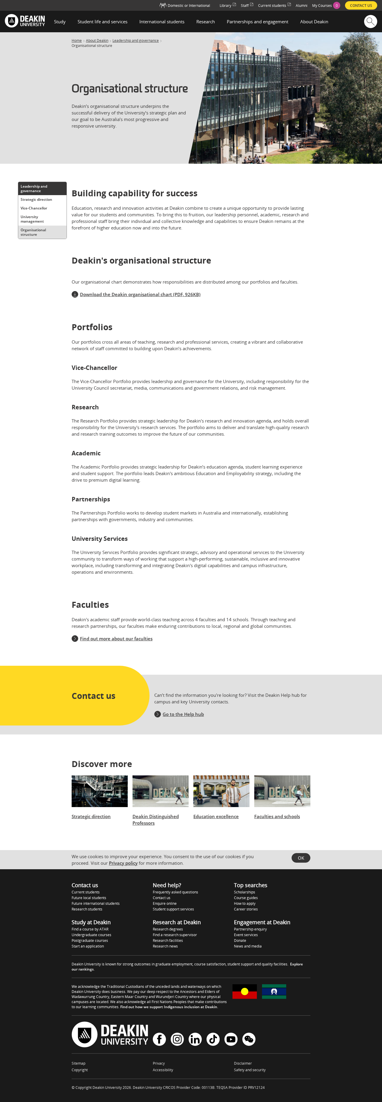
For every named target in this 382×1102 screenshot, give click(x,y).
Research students (87, 909)
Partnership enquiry (250, 929)
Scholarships (244, 892)
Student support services (173, 909)
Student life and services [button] (102, 22)
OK (301, 858)
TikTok (213, 1040)
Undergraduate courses (91, 934)
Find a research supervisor (175, 934)
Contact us (161, 897)
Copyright (80, 1069)
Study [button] (60, 22)
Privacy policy (123, 863)
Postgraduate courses (90, 940)
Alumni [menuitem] (301, 5)
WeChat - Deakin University (248, 1040)
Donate (240, 940)
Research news (165, 946)
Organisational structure (33, 232)
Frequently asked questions (175, 892)
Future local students (89, 897)
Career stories (246, 909)
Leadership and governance (136, 40)
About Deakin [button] (314, 22)
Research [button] (205, 22)
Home (77, 40)
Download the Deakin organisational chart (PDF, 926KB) (140, 294)
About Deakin (97, 40)
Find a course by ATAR (90, 929)
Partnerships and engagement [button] (257, 22)
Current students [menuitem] (272, 5)
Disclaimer (243, 1063)
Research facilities (168, 940)
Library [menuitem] (225, 5)
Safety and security (250, 1069)
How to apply (244, 903)
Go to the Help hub (183, 714)
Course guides (246, 897)
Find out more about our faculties (116, 639)
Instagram (177, 1040)
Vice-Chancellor (34, 208)
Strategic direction (36, 199)
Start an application (88, 946)
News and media (248, 946)
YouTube (231, 1040)
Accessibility (163, 1069)
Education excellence (216, 816)
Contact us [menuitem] (361, 5)
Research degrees (168, 929)
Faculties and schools (277, 816)
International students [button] (161, 22)
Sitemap (78, 1063)
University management (32, 219)
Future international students (96, 903)
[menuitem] (326, 5)
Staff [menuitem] (245, 5)
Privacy (159, 1063)
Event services (246, 934)
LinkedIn (195, 1040)
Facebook (159, 1040)
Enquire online (165, 903)
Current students (86, 892)
